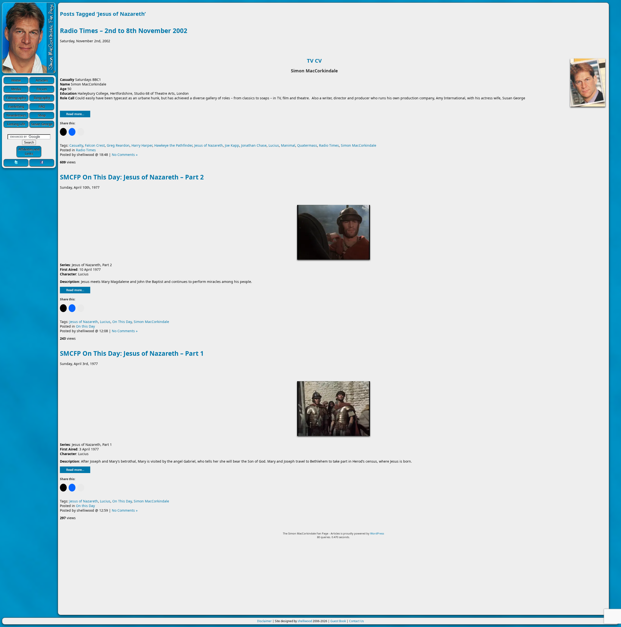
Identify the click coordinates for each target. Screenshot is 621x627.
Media (16, 89)
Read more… (75, 114)
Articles (42, 80)
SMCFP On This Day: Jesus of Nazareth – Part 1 (132, 353)
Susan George (42, 124)
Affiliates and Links (29, 151)
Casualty (76, 145)
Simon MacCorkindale (358, 145)
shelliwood (305, 621)
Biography (42, 98)
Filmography (16, 98)
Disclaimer (264, 621)
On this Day (85, 326)
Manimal (288, 145)
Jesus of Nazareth (208, 145)
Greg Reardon (118, 145)
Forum (42, 89)
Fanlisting (16, 106)
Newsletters (16, 115)
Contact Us (356, 621)
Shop (42, 115)
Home (16, 80)
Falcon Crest (95, 145)
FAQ (42, 106)
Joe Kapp (232, 145)
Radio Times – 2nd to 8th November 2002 (123, 30)
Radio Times (329, 145)
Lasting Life (16, 124)
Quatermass (307, 145)
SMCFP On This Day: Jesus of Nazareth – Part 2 (132, 177)
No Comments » (125, 154)
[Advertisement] (333, 579)
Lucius (274, 145)
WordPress (377, 533)
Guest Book (338, 621)
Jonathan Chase (254, 145)
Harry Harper (141, 145)
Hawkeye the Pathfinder (173, 145)
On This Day (122, 321)
